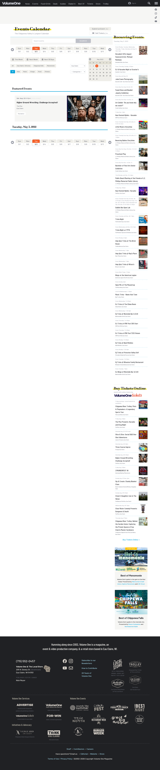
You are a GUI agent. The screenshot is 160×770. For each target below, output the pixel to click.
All (12, 66)
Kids (18, 71)
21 (110, 72)
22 (90, 75)
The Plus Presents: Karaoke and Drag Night (125, 423)
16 (93, 72)
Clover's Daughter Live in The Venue (125, 497)
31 (96, 79)
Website (93, 754)
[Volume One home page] (13, 4)
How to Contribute (89, 668)
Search (83, 41)
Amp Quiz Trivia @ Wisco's (124, 264)
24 (97, 75)
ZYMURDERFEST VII (121, 470)
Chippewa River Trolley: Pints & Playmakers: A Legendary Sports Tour (125, 409)
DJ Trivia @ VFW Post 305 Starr (126, 323)
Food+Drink (45, 3)
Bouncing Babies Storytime (125, 140)
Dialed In (72, 3)
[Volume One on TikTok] (156, 17)
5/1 (19, 49)
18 (100, 72)
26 (103, 75)
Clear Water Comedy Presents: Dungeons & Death (126, 510)
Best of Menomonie (131, 575)
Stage (32, 71)
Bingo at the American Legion (125, 275)
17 (96, 72)
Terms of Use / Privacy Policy (60, 759)
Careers (90, 749)
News (27, 3)
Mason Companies (134, 624)
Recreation (21, 113)
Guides (63, 3)
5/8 (77, 49)
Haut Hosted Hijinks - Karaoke (126, 115)
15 (90, 72)
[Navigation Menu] (156, 3)
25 (100, 75)
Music (25, 71)
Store (98, 3)
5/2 (27, 49)
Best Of (81, 3)
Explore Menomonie (128, 584)
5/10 (94, 49)
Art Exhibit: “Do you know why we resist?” (125, 104)
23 (93, 75)
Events (35, 3)
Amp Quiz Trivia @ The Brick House (125, 242)
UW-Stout (141, 584)
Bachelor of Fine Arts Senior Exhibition (125, 167)
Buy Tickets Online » (131, 539)
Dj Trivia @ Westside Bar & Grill (126, 314)
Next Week (33, 59)
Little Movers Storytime (123, 127)
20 (107, 72)
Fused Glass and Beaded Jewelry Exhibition (123, 91)
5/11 (102, 49)
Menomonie (51, 66)
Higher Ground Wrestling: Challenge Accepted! (37, 102)
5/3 (36, 49)
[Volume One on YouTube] (156, 21)
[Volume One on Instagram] (156, 13)
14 (110, 69)
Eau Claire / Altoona (23, 66)
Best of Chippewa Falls (131, 617)
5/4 (44, 49)
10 (96, 69)
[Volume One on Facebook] (156, 10)
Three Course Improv (122, 447)
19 (103, 72)
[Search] (149, 3)
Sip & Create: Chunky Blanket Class (125, 482)
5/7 (69, 49)
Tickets (90, 3)
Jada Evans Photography (124, 79)
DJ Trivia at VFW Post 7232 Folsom (127, 333)
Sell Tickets (101, 33)
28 (110, 75)
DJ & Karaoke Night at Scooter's (127, 69)
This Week (18, 59)
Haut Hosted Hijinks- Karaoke (125, 191)
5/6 (61, 49)
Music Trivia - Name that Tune (126, 294)
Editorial (84, 754)
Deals (55, 3)
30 (93, 79)
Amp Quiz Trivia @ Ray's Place (126, 253)
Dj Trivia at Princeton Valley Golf (127, 352)
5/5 (52, 49)
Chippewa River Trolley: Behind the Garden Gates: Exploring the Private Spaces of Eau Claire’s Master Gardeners (126, 525)
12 (103, 69)
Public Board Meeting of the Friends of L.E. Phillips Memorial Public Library (130, 179)
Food (39, 71)
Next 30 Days (49, 59)
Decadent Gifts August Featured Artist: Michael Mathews (123, 57)
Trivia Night (119, 219)
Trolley (106, 3)
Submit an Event (100, 29)
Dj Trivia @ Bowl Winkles (124, 343)
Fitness (47, 71)
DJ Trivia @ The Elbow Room (125, 304)
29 (90, 79)
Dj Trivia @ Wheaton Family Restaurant (129, 362)
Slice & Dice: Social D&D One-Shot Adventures (126, 435)
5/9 (85, 49)
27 (107, 75)
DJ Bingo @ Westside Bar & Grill (126, 372)
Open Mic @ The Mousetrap (125, 285)
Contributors (79, 749)
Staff (69, 749)
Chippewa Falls (39, 66)
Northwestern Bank (131, 626)
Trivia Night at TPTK (122, 230)
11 (100, 69)
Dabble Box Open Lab (122, 207)
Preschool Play (120, 154)
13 (106, 69)
